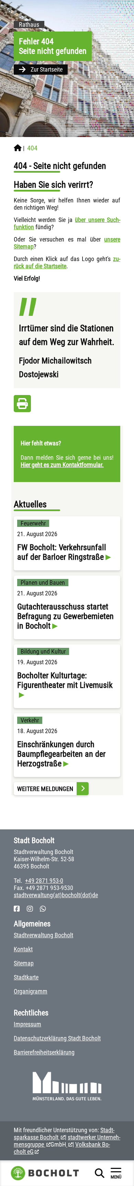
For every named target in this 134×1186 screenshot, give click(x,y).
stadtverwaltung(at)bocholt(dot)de (56, 895)
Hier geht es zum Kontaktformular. (62, 464)
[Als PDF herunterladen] (22, 405)
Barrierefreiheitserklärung (44, 1052)
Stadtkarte (26, 977)
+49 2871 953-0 (44, 880)
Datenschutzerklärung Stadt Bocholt (57, 1038)
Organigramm (30, 991)
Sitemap (24, 963)
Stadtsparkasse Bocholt (64, 1133)
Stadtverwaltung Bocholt (43, 935)
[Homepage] (18, 148)
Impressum (27, 1024)
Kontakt (23, 949)
